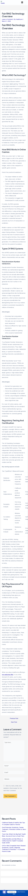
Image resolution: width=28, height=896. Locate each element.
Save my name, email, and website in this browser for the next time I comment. (12, 788)
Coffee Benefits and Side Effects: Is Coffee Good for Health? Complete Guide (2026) (12, 841)
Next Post (14, 722)
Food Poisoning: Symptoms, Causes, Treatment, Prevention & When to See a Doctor (14, 829)
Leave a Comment (7, 19)
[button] (22, 2)
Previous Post (14, 718)
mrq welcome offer (7, 674)
